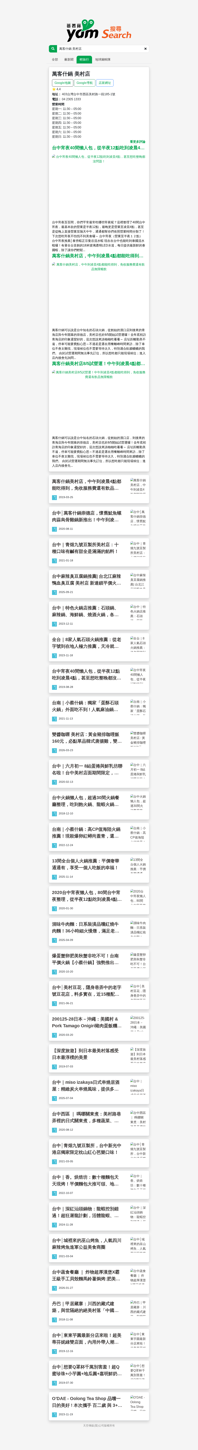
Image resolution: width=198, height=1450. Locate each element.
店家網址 (105, 82)
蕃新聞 (68, 59)
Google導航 (85, 82)
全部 (55, 59)
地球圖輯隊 (103, 59)
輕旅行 (84, 59)
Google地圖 (63, 82)
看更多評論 (137, 141)
